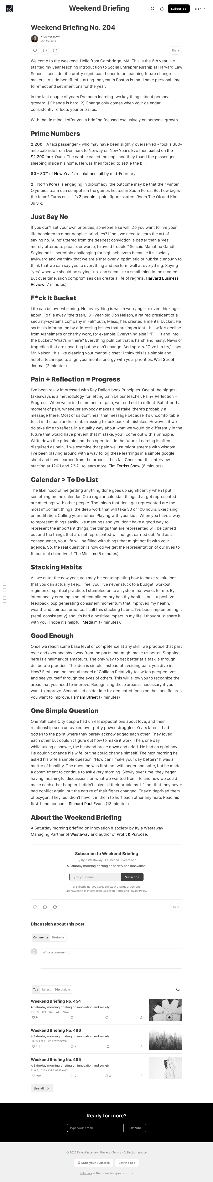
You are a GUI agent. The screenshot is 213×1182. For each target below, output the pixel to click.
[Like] (35, 50)
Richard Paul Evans (87, 803)
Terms (117, 1152)
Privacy (105, 1152)
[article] (106, 1010)
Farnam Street (84, 697)
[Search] (153, 8)
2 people (87, 196)
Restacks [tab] (58, 937)
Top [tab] (35, 989)
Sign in (200, 8)
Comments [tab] (40, 937)
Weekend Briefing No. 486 (56, 1030)
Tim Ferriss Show (124, 466)
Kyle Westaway (51, 36)
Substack (86, 1173)
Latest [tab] (46, 989)
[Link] (25, 133)
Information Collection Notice (105, 891)
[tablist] (49, 937)
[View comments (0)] (45, 50)
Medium (90, 622)
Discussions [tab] (63, 989)
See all (39, 1088)
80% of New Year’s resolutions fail (71, 173)
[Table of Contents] (4, 591)
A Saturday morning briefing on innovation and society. (70, 1007)
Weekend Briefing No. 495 (56, 1059)
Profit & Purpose (132, 834)
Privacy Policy (138, 891)
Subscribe (178, 8)
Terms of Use (127, 886)
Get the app (127, 1163)
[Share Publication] (162, 8)
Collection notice (135, 1152)
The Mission (85, 553)
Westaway (80, 834)
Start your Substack (95, 1163)
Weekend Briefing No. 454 (56, 1001)
